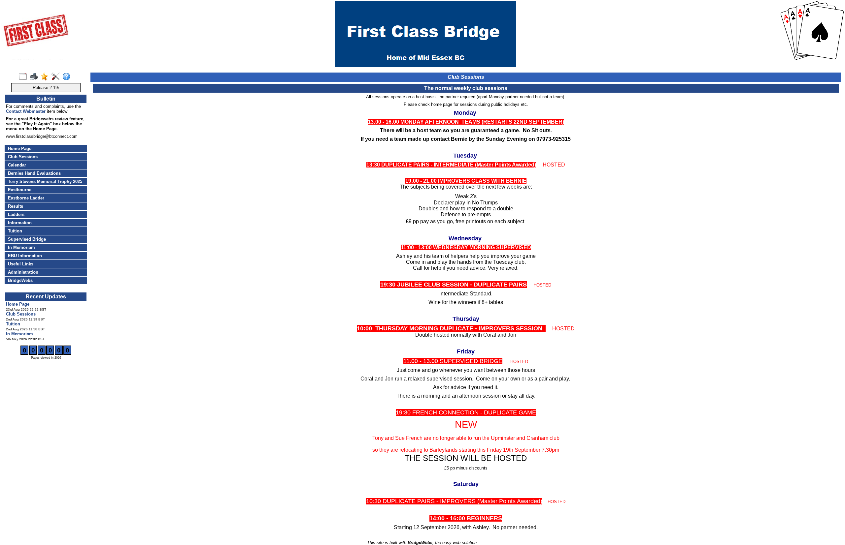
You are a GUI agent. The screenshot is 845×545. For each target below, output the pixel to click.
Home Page (19, 148)
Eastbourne (19, 189)
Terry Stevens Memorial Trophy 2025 (45, 181)
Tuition (15, 230)
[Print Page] (35, 77)
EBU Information (25, 255)
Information (20, 222)
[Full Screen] (24, 77)
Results (15, 206)
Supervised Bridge (27, 239)
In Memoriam (21, 247)
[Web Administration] (56, 77)
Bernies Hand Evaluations (34, 173)
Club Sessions (23, 156)
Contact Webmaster (26, 111)
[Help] (67, 77)
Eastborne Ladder (26, 198)
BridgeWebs (20, 280)
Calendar (17, 165)
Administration (23, 272)
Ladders (16, 214)
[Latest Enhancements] (46, 77)
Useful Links (20, 263)
